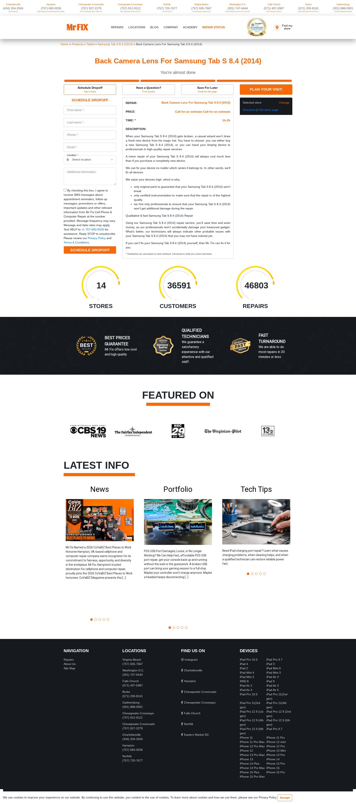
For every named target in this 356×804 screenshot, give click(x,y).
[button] (100, 550)
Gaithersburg (343, 4)
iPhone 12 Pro (275, 746)
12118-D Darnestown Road (343, 11)
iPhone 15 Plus (249, 772)
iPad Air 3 (272, 677)
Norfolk (167, 4)
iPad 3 (270, 664)
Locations (136, 27)
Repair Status (213, 27)
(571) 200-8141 (308, 8)
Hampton (50, 4)
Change (284, 102)
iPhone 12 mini (276, 742)
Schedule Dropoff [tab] (90, 89)
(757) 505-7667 (201, 8)
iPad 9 (270, 681)
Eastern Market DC (196, 734)
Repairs (117, 27)
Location (72, 155)
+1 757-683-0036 (92, 229)
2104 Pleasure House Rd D (201, 11)
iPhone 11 (246, 737)
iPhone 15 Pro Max (252, 776)
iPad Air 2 (246, 685)
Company (171, 27)
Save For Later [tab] (207, 89)
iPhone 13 (246, 759)
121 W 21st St (167, 11)
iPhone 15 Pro (275, 772)
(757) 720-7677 (167, 8)
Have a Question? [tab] (148, 89)
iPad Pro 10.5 (249, 659)
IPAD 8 (244, 681)
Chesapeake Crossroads (91, 4)
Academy (190, 27)
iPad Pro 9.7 (274, 659)
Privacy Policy (97, 238)
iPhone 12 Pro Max (252, 746)
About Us (70, 664)
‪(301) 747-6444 (237, 8)
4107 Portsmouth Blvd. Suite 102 (91, 11)
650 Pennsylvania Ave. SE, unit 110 (238, 11)
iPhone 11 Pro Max (252, 742)
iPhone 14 (273, 759)
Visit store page (268, 109)
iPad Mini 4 (247, 672)
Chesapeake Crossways (130, 4)
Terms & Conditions (76, 242)
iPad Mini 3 (273, 672)
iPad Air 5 (272, 690)
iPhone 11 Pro (275, 737)
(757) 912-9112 (130, 8)
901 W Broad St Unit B (273, 11)
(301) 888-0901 (343, 8)
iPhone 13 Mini (276, 750)
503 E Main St (13, 11)
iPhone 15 (273, 768)
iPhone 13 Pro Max (252, 755)
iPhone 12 (246, 750)
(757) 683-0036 (51, 8)
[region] (178, 350)
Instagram (191, 659)
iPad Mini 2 (247, 677)
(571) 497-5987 (274, 8)
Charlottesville (13, 4)
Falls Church (274, 4)
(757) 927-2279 (91, 8)
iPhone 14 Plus (249, 763)
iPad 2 (244, 668)
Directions (249, 109)
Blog (154, 27)
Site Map (69, 668)
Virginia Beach (201, 4)
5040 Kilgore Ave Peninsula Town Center (50, 11)
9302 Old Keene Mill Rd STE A (308, 11)
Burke (309, 4)
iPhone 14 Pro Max (252, 768)
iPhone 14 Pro (275, 763)
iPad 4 (244, 664)
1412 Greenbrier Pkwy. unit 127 (130, 11)
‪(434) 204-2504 (13, 8)
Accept (285, 797)
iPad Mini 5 (273, 668)
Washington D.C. (237, 4)
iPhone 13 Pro (275, 755)
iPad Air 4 (246, 690)
